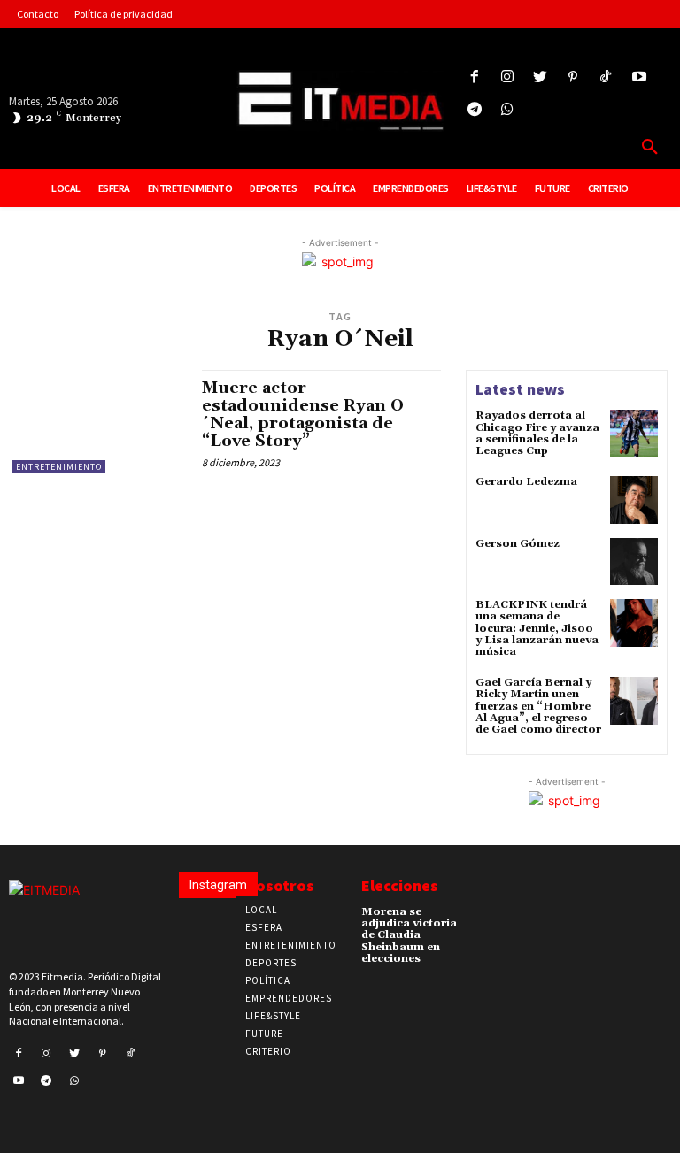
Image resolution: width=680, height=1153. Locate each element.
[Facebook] (474, 77)
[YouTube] (639, 77)
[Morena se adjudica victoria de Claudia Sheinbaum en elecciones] (487, 917)
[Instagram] (507, 77)
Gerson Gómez (517, 543)
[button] (650, 148)
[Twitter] (540, 77)
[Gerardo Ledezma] (634, 500)
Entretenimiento (59, 467)
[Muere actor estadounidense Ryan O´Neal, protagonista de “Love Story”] (98, 421)
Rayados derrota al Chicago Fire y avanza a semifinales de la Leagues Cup (537, 433)
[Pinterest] (573, 77)
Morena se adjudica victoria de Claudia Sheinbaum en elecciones (409, 935)
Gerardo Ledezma (526, 481)
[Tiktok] (606, 77)
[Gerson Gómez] (634, 562)
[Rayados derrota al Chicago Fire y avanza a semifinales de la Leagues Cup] (634, 433)
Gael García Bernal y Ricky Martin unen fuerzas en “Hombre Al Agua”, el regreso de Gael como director (538, 706)
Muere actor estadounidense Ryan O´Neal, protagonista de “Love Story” (303, 414)
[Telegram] (474, 110)
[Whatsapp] (507, 110)
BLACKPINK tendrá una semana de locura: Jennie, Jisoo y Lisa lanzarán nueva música (537, 628)
